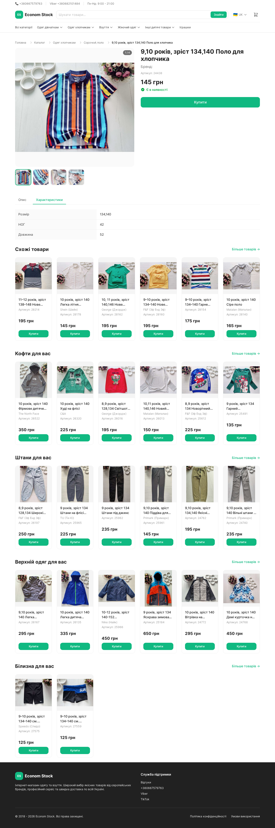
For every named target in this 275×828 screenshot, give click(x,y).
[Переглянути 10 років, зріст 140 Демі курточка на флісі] (241, 588)
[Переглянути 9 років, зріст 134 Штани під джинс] (116, 484)
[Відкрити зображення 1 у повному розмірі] (74, 107)
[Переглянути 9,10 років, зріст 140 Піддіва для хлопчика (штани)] (158, 484)
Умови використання (245, 816)
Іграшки (185, 27)
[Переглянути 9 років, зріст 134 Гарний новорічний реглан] (241, 380)
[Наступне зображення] (129, 107)
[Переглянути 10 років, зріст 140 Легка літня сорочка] (75, 276)
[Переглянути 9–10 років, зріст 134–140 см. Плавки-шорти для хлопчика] (75, 692)
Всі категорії (23, 27)
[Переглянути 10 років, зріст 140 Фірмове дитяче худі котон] (33, 380)
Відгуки (146, 782)
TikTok (145, 799)
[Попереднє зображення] (20, 107)
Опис (22, 200)
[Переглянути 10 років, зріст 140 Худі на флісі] (75, 380)
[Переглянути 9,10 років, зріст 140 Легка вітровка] (33, 588)
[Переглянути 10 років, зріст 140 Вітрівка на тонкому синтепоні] (200, 588)
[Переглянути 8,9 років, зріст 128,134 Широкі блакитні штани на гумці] (33, 484)
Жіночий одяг (127, 27)
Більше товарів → (246, 249)
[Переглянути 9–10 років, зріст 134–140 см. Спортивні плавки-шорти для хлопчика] (33, 692)
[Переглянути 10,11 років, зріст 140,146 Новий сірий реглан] (158, 380)
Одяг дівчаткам (48, 27)
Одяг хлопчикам (79, 27)
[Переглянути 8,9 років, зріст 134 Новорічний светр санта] (200, 380)
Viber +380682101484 (65, 3)
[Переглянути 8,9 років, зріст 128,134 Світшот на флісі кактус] (116, 380)
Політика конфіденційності (208, 816)
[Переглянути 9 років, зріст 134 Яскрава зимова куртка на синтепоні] (158, 588)
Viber (144, 793)
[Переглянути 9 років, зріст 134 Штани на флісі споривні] (75, 484)
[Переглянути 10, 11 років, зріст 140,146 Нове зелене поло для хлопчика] (116, 276)
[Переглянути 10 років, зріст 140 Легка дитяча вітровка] (75, 588)
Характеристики (49, 200)
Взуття (104, 27)
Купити (200, 102)
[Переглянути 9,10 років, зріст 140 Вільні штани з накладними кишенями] (241, 484)
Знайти (218, 14)
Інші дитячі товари (158, 27)
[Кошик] (256, 15)
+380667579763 (152, 788)
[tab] (23, 177)
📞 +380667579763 (28, 3)
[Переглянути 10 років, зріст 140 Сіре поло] (241, 276)
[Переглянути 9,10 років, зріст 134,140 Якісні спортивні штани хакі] (200, 484)
